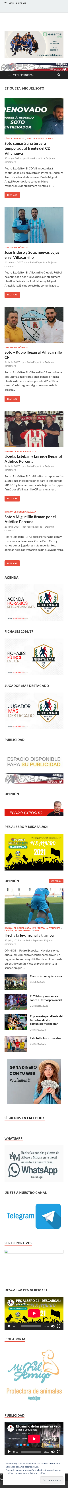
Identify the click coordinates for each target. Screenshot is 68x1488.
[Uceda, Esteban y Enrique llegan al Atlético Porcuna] (34, 429)
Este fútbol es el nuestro (45, 1038)
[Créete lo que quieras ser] (16, 976)
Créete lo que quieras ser (46, 976)
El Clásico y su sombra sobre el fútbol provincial (46, 998)
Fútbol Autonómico (49, 928)
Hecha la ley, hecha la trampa (29, 935)
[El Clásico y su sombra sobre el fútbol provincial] (16, 996)
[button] (34, 44)
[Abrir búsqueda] (59, 75)
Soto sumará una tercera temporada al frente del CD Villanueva (28, 148)
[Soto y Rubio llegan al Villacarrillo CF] (34, 325)
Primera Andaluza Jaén (40, 138)
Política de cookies (36, 1473)
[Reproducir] (9, 1326)
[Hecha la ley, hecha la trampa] (34, 890)
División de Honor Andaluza (20, 451)
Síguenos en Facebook (25, 1118)
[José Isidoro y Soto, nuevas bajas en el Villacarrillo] (34, 225)
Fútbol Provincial (15, 138)
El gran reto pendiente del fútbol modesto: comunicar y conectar (46, 1019)
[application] (34, 1313)
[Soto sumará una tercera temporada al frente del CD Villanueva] (34, 116)
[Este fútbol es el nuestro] (16, 1038)
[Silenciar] (53, 1326)
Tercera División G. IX (16, 247)
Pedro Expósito (35, 158)
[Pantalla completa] (59, 1326)
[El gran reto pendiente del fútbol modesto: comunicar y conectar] (16, 1016)
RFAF (36, 930)
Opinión (9, 930)
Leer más (11, 194)
